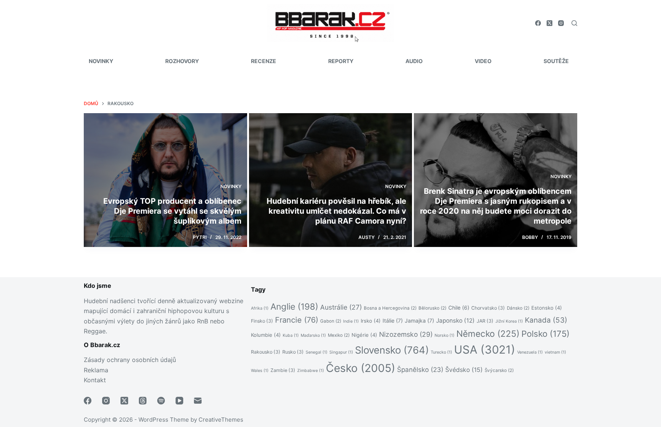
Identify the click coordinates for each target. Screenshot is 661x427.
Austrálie (341, 307)
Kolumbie (266, 335)
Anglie (294, 306)
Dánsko (518, 308)
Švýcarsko (499, 370)
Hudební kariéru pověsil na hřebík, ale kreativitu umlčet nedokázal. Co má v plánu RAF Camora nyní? (336, 211)
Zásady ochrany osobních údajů (130, 360)
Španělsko (420, 369)
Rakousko (265, 352)
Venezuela (530, 352)
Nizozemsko (406, 334)
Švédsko (464, 369)
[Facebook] (538, 23)
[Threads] (143, 400)
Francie (296, 320)
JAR (485, 321)
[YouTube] (179, 400)
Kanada (546, 320)
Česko (360, 368)
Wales (260, 370)
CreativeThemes (221, 419)
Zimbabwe (310, 370)
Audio (414, 61)
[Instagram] (561, 23)
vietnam (555, 352)
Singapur (341, 352)
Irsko (371, 321)
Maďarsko (313, 335)
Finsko (262, 321)
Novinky (101, 61)
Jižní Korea (509, 321)
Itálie (393, 320)
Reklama (96, 370)
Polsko (545, 334)
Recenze (263, 61)
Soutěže (556, 61)
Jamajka (419, 320)
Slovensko (392, 350)
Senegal (316, 352)
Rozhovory (182, 61)
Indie (351, 321)
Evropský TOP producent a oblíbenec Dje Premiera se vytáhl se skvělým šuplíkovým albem (172, 211)
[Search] (574, 23)
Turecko (441, 352)
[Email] (198, 400)
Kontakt (95, 380)
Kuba (291, 335)
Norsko (444, 335)
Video (483, 61)
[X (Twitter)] (549, 23)
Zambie (282, 370)
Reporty (340, 61)
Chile (458, 308)
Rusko (293, 352)
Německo (487, 333)
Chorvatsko (488, 308)
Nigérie (364, 335)
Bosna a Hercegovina (390, 308)
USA (484, 349)
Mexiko (339, 335)
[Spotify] (161, 400)
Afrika (260, 308)
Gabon (330, 321)
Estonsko (546, 308)
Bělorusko (432, 308)
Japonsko (455, 320)
